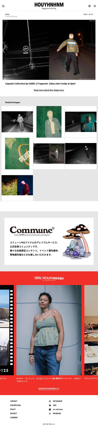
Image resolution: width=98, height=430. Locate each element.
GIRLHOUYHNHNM (49, 389)
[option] (49, 334)
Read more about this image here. (49, 90)
